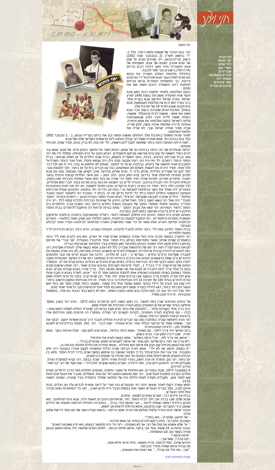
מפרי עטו (224, 67)
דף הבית (225, 57)
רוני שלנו (224, 64)
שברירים (225, 71)
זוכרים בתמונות (220, 75)
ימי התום (224, 60)
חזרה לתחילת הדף (177, 457)
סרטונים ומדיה (220, 86)
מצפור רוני (223, 78)
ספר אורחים (222, 82)
